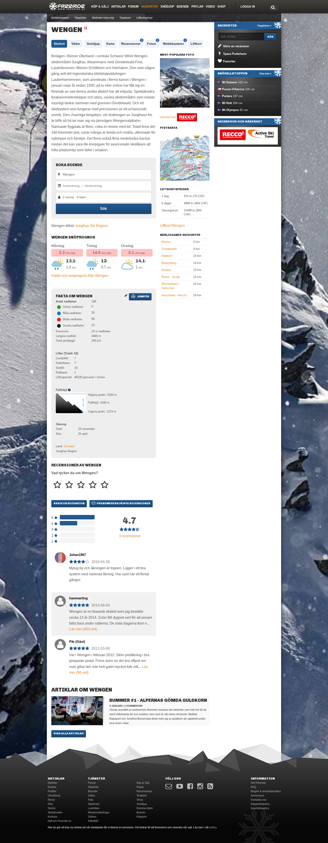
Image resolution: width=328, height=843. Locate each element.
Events (52, 787)
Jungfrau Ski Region (91, 226)
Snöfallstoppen (60, 17)
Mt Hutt (227, 103)
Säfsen (92, 816)
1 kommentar (133, 705)
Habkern (167, 255)
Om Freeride (258, 782)
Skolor (52, 808)
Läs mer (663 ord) (83, 629)
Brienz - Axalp (171, 277)
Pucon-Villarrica (233, 89)
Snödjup (167, 6)
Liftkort (196, 43)
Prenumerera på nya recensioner (123, 503)
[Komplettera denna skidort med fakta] (126, 295)
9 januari (115, 705)
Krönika (52, 816)
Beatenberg (169, 263)
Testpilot (142, 795)
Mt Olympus (230, 110)
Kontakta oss (258, 799)
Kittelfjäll (93, 821)
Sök (103, 208)
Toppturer (125, 17)
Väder (75, 43)
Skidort (59, 43)
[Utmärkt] (104, 485)
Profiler (52, 791)
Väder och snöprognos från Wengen (79, 276)
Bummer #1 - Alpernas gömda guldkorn (158, 700)
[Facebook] (190, 786)
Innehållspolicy (260, 808)
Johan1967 (77, 555)
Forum (133, 6)
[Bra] (81, 485)
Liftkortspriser (144, 17)
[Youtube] (179, 786)
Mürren (166, 241)
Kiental (166, 269)
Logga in (248, 6)
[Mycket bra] (93, 485)
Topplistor (80, 17)
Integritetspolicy (260, 804)
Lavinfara (93, 808)
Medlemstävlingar (99, 812)
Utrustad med (168, 117)
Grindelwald (169, 249)
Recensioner (131, 42)
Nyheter (52, 782)
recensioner (130, 536)
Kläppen (142, 816)
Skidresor (94, 804)
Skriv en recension (69, 503)
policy (213, 827)
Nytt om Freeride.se (59, 821)
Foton (152, 42)
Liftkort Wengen (172, 225)
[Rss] (210, 786)
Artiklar (118, 6)
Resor (51, 799)
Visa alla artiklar (69, 733)
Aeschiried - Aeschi (174, 295)
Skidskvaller (55, 812)
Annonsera (257, 795)
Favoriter (228, 61)
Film (50, 804)
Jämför (143, 296)
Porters (227, 96)
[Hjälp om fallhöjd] (69, 390)
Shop (221, 6)
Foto (90, 799)
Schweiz (69, 446)
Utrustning (54, 795)
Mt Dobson (229, 82)
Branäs (141, 812)
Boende (183, 6)
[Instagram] (200, 786)
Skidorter (149, 6)
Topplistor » (264, 25)
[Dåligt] (57, 485)
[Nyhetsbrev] (168, 786)
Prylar (197, 6)
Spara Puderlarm (234, 53)
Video (210, 6)
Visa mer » (265, 73)
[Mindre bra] (69, 485)
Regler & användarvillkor (266, 791)
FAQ (253, 787)
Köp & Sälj (100, 6)
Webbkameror (174, 42)
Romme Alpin (145, 808)
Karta (110, 43)
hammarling (78, 598)
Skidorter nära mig (103, 17)
